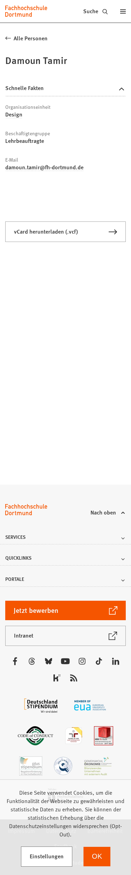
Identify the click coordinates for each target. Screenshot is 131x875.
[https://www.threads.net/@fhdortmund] (31, 661)
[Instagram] (82, 661)
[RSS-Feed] (73, 678)
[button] (65, 539)
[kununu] (57, 678)
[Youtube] (65, 661)
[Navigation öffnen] (123, 11)
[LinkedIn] (115, 661)
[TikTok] (98, 661)
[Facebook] (15, 661)
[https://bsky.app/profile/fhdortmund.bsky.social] (48, 661)
